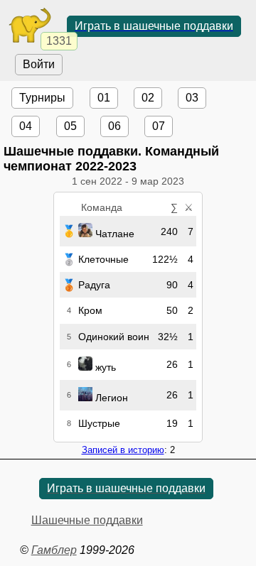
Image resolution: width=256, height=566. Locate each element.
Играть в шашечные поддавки (154, 26)
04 (25, 126)
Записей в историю (123, 450)
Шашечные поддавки (87, 520)
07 (158, 126)
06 (114, 126)
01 (103, 98)
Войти (39, 64)
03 (192, 98)
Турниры (42, 98)
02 (148, 98)
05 (70, 126)
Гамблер (54, 550)
